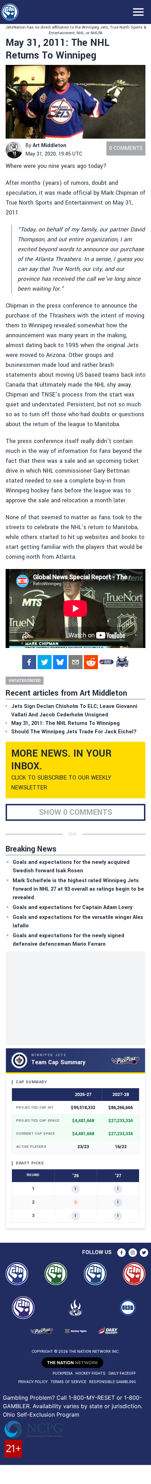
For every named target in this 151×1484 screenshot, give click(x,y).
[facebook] (29, 662)
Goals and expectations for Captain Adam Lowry (72, 907)
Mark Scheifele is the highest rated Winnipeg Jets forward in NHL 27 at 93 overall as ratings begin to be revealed (78, 889)
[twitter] (45, 662)
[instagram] (133, 1252)
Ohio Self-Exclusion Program (41, 1414)
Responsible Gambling (112, 1382)
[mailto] (75, 662)
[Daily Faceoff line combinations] (106, 662)
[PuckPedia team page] (122, 662)
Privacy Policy (33, 1382)
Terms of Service (68, 1382)
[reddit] (91, 662)
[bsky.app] (60, 662)
